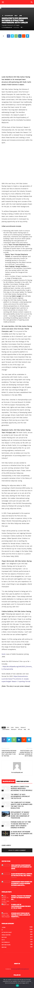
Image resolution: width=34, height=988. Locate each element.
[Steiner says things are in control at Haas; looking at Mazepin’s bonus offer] (6, 915)
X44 (29, 729)
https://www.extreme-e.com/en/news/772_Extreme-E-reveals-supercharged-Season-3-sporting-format (16, 678)
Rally (16, 15)
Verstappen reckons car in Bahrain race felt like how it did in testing (9, 753)
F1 (5, 6)
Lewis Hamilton (5, 729)
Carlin (12, 727)
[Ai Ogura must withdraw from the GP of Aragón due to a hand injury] (6, 833)
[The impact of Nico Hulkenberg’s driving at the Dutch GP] (6, 796)
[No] (32, 983)
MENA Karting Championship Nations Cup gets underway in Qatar (21, 867)
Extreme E (23, 727)
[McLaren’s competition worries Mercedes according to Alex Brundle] (6, 788)
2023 (8, 727)
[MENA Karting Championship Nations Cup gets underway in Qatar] (6, 867)
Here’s (4, 654)
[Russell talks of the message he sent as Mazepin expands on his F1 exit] (6, 900)
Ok (17, 985)
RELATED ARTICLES (8, 781)
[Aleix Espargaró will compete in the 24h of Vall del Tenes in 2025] (6, 876)
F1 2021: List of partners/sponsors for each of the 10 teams (21, 906)
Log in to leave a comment (17, 850)
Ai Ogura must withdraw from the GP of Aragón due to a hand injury (21, 833)
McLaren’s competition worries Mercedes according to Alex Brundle (21, 788)
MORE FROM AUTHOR (22, 781)
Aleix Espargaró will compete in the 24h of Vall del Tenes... (21, 874)
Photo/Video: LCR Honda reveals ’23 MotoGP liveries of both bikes (25, 753)
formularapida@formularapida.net (20, 969)
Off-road (20, 729)
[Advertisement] (17, 57)
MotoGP (4, 835)
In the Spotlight (9, 15)
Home (2, 6)
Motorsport (13, 729)
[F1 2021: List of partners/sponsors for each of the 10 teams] (6, 907)
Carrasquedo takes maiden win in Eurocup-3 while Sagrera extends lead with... (21, 883)
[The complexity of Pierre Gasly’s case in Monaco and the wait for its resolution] (6, 804)
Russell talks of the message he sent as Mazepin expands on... (21, 897)
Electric (17, 727)
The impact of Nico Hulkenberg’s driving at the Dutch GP (20, 796)
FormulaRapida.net (7, 27)
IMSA (3, 815)
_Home (20, 15)
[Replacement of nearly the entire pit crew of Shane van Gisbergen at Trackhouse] (6, 814)
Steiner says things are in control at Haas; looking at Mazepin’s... (20, 915)
